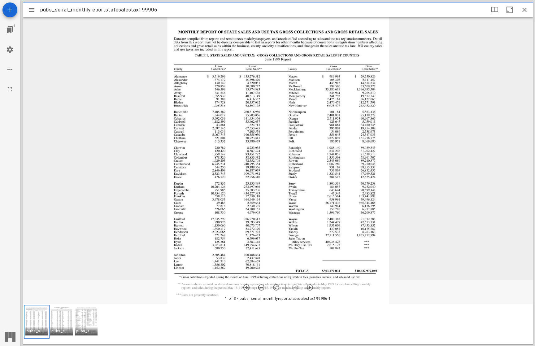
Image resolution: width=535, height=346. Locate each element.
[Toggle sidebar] (31, 9)
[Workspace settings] (9, 49)
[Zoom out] (261, 287)
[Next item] (309, 287)
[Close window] (524, 9)
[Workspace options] (9, 69)
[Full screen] (9, 89)
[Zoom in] (246, 287)
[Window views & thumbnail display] (494, 9)
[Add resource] (9, 9)
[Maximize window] (509, 9)
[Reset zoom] (276, 287)
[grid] (278, 324)
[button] (36, 321)
